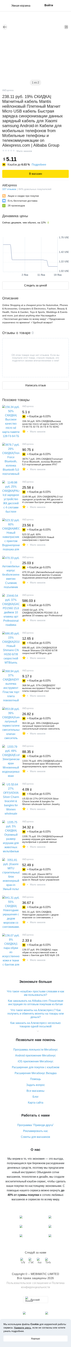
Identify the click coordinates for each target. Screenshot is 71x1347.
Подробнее (39, 164)
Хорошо (35, 1338)
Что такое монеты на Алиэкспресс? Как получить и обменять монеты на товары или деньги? (35, 1014)
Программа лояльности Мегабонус (35, 1049)
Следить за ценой (35, 285)
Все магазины (35, 1090)
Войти (48, 5)
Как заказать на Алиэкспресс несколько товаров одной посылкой (35, 1024)
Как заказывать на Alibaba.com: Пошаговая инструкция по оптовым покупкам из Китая (35, 1002)
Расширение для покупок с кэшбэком (35, 1067)
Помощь (35, 1079)
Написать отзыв (35, 385)
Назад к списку (4, 27)
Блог (36, 1096)
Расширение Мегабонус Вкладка (36, 1073)
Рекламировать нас (35, 1131)
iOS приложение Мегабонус (35, 1061)
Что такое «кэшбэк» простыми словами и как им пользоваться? (35, 993)
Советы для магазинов (35, 1136)
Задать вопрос (35, 1084)
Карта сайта (35, 1102)
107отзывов (9, 189)
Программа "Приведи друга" (35, 1125)
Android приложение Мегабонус (35, 1055)
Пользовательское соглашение (28, 1283)
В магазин (35, 173)
